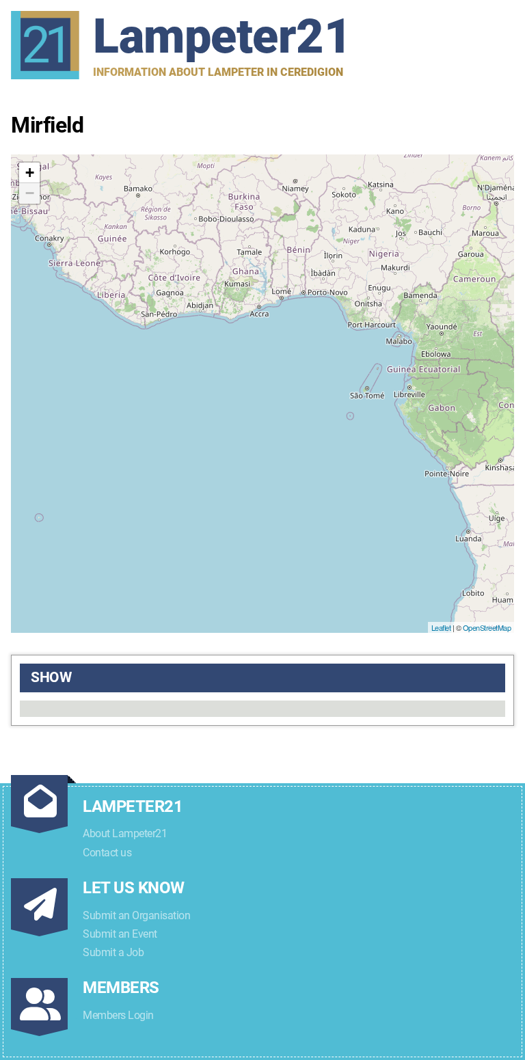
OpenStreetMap (487, 627)
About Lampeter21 (125, 833)
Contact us (107, 852)
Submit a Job (113, 952)
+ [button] (29, 172)
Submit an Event (120, 933)
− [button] (29, 193)
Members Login (118, 1015)
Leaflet (441, 627)
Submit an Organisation (136, 915)
